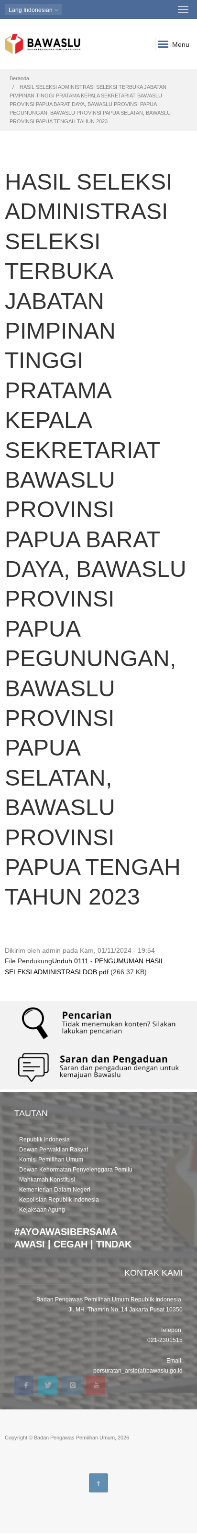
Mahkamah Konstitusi (47, 1179)
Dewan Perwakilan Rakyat (53, 1149)
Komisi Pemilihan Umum (51, 1159)
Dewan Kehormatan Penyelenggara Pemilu (75, 1169)
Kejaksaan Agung (42, 1209)
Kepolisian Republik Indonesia (59, 1199)
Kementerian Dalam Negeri (54, 1189)
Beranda (19, 78)
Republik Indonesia (44, 1139)
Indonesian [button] (31, 10)
